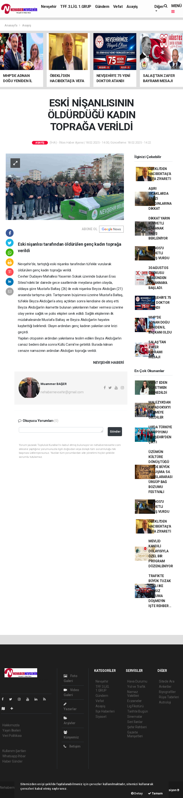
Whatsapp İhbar (13, 756)
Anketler (165, 686)
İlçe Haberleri (105, 711)
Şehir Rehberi (137, 727)
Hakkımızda (11, 725)
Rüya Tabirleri (169, 697)
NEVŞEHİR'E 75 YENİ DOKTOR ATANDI (159, 302)
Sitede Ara (166, 681)
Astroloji (165, 702)
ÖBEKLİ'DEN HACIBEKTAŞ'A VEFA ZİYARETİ (159, 174)
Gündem (102, 6)
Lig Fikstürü (135, 706)
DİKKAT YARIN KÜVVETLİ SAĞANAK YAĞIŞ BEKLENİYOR (159, 228)
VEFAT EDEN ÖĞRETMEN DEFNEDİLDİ (157, 387)
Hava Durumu (137, 681)
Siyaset (101, 716)
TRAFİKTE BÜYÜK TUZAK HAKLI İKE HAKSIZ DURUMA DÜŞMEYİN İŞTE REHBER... (159, 591)
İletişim (75, 746)
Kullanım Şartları (14, 751)
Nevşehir (48, 6)
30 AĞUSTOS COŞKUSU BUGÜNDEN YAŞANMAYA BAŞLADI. (158, 278)
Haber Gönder (12, 761)
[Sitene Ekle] (13, 708)
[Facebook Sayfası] (4, 699)
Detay (138, 793)
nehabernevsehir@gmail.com (62, 392)
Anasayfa (11, 25)
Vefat (118, 6)
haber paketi (9, 792)
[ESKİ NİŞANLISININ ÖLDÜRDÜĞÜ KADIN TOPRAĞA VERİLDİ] (65, 186)
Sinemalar (134, 716)
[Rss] (46, 699)
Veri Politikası (12, 736)
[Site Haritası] (5, 708)
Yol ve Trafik (136, 686)
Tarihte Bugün (137, 711)
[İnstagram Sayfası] (21, 699)
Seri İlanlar (135, 722)
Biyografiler (167, 692)
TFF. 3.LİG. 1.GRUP (75, 6)
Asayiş (132, 6)
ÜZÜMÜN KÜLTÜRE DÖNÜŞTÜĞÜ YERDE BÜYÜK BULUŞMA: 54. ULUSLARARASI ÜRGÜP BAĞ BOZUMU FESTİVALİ (160, 472)
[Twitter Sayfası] (12, 699)
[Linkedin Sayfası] (38, 699)
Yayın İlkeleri (11, 730)
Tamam (157, 793)
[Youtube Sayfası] (29, 699)
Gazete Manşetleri (135, 734)
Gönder (115, 431)
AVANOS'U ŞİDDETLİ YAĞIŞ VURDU (158, 253)
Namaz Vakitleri (133, 694)
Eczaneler (134, 701)
